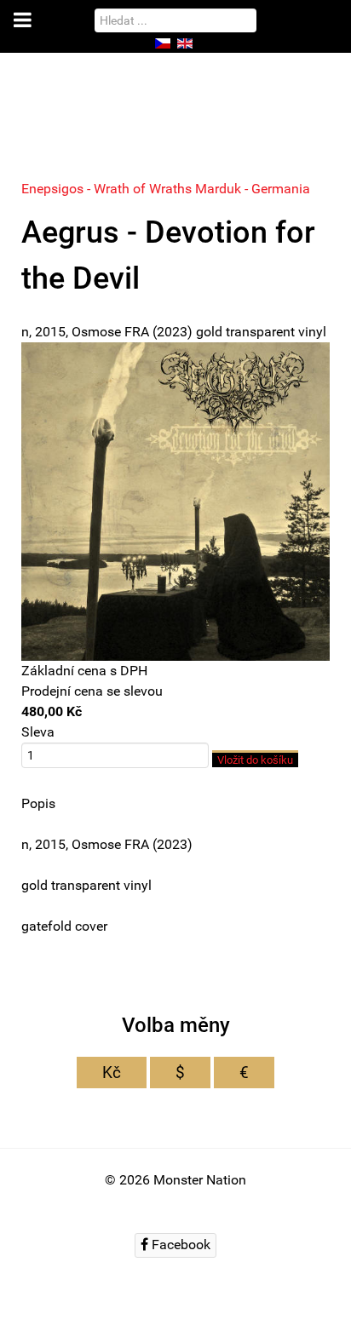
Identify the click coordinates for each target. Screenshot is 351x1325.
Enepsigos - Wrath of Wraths (108, 189)
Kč (111, 1072)
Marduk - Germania (252, 189)
